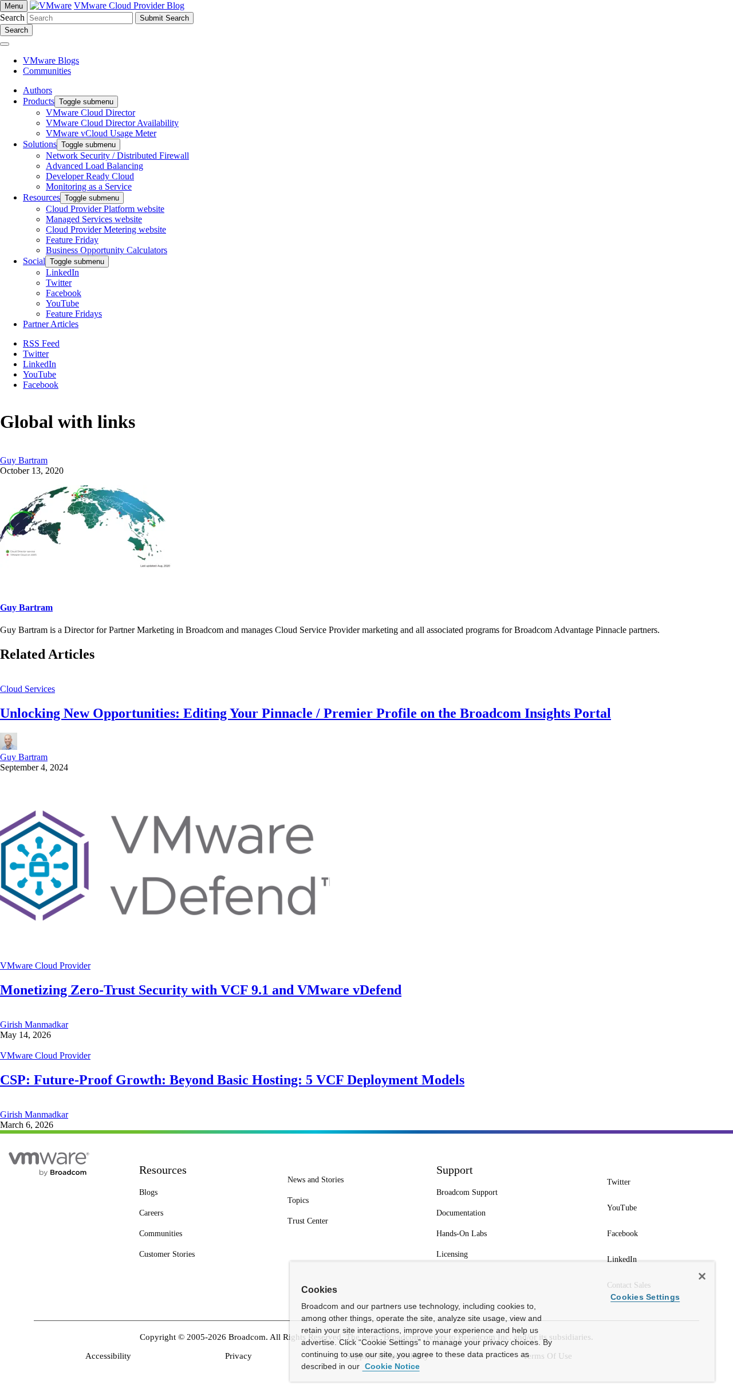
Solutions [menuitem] (40, 144)
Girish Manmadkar (34, 1024)
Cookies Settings (645, 1296)
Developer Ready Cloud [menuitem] (90, 176)
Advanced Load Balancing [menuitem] (94, 166)
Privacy (238, 1355)
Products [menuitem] (38, 101)
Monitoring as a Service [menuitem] (89, 186)
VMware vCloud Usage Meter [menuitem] (101, 133)
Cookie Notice (391, 1366)
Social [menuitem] (34, 261)
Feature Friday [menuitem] (72, 240)
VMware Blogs (51, 60)
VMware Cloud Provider (45, 965)
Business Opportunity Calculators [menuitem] (106, 250)
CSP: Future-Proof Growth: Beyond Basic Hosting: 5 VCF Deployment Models (232, 1079)
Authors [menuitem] (37, 90)
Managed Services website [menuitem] (94, 219)
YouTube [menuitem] (62, 303)
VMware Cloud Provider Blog (129, 5)
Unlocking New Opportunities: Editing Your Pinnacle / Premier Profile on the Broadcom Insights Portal (305, 713)
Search (12, 17)
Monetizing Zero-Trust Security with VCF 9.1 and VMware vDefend (200, 989)
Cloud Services (27, 689)
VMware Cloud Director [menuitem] (90, 112)
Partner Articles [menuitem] (50, 324)
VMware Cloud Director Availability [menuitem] (112, 123)
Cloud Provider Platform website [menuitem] (105, 209)
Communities (47, 71)
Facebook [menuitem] (63, 293)
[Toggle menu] (4, 44)
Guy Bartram (24, 460)
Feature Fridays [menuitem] (74, 313)
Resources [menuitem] (41, 197)
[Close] (702, 1276)
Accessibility (108, 1355)
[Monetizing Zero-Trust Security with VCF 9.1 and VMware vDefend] (165, 955)
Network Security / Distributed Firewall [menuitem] (117, 155)
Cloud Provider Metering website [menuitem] (106, 229)
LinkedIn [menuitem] (62, 272)
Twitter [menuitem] (59, 283)
